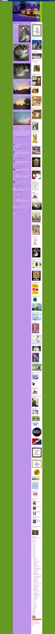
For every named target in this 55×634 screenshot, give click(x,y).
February (35, 606)
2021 (33, 547)
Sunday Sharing (35, 564)
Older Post (29, 211)
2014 (33, 554)
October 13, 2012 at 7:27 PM (18, 196)
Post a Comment (15, 210)
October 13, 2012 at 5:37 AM (18, 148)
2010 (33, 609)
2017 (33, 551)
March (34, 605)
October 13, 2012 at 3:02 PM (18, 178)
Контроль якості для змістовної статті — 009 (36, 517)
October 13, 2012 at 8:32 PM (18, 202)
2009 (33, 610)
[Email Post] (22, 138)
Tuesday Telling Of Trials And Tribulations (37, 596)
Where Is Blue (34, 527)
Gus (16, 160)
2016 (33, 552)
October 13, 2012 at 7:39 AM (18, 165)
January (35, 607)
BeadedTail (17, 187)
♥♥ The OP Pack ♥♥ (18, 205)
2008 (33, 611)
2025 (33, 542)
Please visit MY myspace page (36, 623)
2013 (33, 555)
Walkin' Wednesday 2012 (36, 561)
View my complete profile (35, 620)
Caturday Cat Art (38, 506)
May (34, 603)
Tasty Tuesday (35, 570)
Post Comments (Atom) (19, 213)
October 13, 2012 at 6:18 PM (18, 191)
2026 (33, 541)
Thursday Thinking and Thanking (37, 568)
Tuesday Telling (35, 562)
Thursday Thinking (35, 584)
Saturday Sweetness (38, 501)
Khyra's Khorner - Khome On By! (37, 511)
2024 (33, 543)
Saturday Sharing (35, 565)
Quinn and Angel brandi (19, 168)
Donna (17, 194)
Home (22, 211)
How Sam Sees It (18, 180)
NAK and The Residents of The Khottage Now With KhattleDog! (37, 619)
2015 (33, 553)
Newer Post (14, 211)
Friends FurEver (35, 506)
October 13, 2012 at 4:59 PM (18, 185)
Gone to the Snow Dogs (35, 519)
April (34, 604)
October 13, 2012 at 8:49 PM (18, 209)
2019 (33, 549)
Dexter (17, 150)
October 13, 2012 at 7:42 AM (18, 172)
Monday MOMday (35, 563)
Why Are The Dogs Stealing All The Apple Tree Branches (38, 521)
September (35, 598)
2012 (33, 556)
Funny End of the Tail (35, 516)
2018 (33, 550)
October (35, 560)
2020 (33, 548)
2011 (33, 608)
